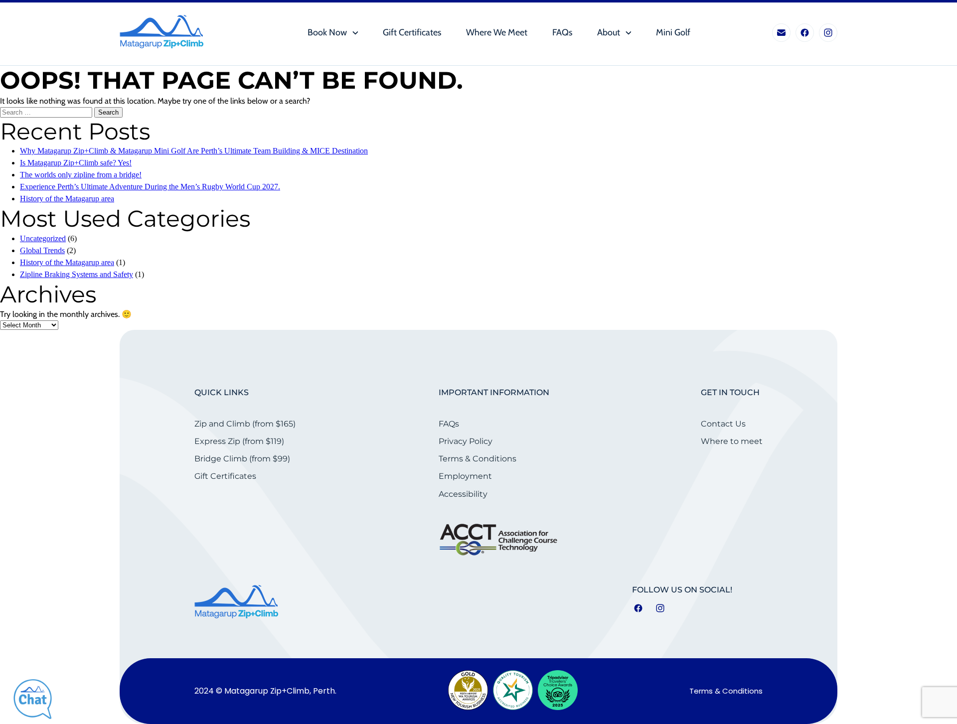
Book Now (327, 32)
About (608, 32)
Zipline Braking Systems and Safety (76, 274)
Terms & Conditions (477, 458)
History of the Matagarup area (67, 198)
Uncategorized (43, 238)
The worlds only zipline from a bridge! (81, 174)
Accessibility (463, 494)
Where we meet (496, 32)
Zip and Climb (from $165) (245, 424)
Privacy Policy (465, 441)
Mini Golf (673, 32)
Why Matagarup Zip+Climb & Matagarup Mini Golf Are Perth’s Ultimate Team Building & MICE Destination (194, 150)
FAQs (562, 32)
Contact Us (723, 424)
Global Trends (42, 250)
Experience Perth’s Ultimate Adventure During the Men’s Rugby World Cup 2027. (150, 186)
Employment (465, 476)
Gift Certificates (412, 32)
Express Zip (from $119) (239, 441)
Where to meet (732, 441)
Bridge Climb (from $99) (242, 458)
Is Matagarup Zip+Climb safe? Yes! (76, 162)
